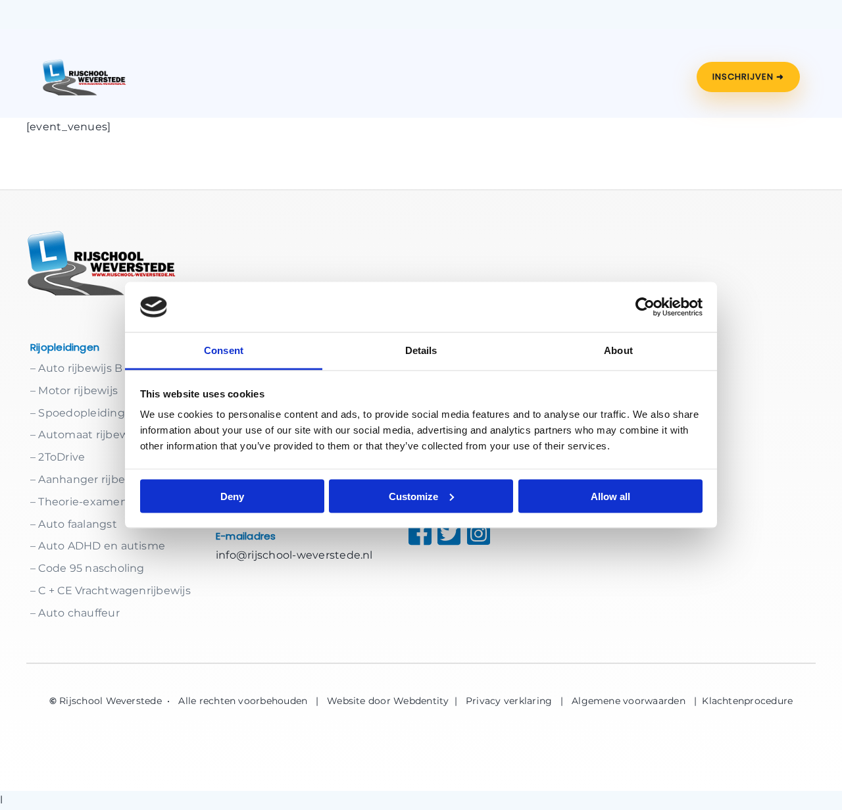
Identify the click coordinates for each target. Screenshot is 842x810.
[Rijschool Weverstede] (84, 77)
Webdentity (421, 701)
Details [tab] (421, 350)
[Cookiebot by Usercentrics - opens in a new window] (645, 306)
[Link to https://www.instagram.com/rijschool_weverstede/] (484, 533)
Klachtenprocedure (747, 701)
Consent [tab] (223, 350)
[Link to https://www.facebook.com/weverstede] (411, 533)
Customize (413, 495)
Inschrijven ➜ (748, 76)
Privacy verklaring (509, 701)
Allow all (610, 495)
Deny (232, 495)
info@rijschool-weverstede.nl (294, 555)
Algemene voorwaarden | (637, 701)
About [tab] (618, 350)
